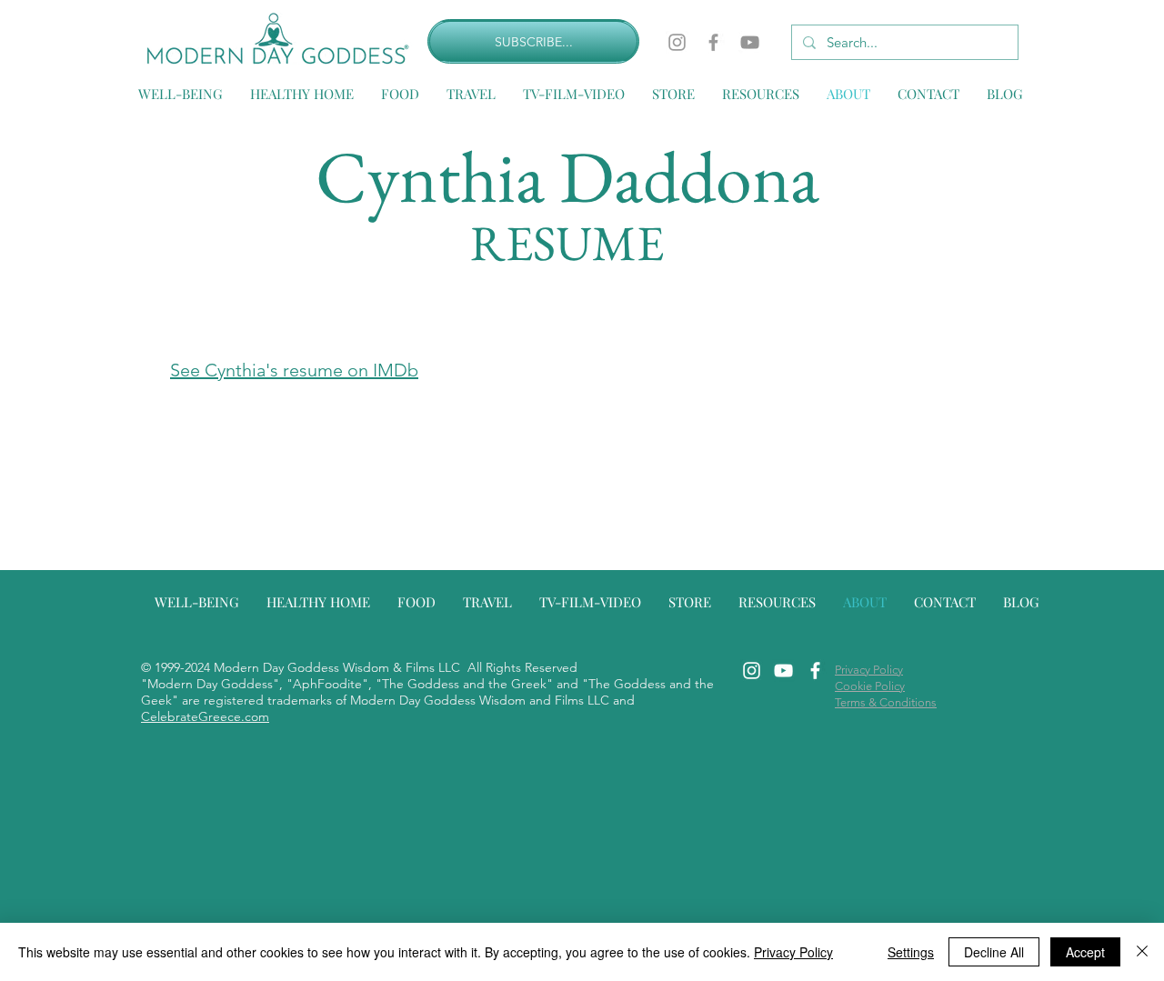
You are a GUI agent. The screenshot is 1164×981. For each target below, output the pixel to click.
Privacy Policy (793, 952)
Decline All (994, 952)
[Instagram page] (677, 42)
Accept (1085, 952)
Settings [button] (911, 952)
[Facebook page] (713, 42)
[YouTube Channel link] (783, 670)
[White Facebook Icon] (815, 670)
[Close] (1142, 951)
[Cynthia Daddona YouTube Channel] (749, 42)
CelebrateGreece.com (205, 716)
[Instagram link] (751, 670)
